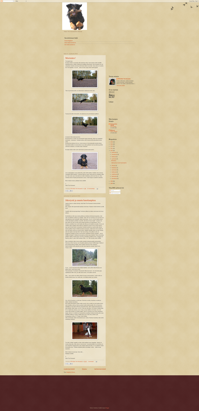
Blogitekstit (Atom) (71, 372)
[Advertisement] (82, 48)
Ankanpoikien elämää (113, 124)
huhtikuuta (114, 172)
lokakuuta (114, 156)
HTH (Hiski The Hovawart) (124, 78)
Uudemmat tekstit (69, 369)
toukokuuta (114, 169)
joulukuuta (114, 152)
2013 (111, 144)
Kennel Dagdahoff (69, 40)
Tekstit (112, 190)
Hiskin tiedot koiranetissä (70, 42)
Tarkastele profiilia (121, 85)
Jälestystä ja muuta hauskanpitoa (80, 200)
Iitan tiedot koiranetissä (70, 44)
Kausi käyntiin (113, 126)
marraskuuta (115, 154)
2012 (111, 146)
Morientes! (70, 57)
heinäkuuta (114, 167)
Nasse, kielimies (113, 131)
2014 (111, 142)
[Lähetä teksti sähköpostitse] (97, 188)
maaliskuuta (114, 174)
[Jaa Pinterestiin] (72, 191)
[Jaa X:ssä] (69, 191)
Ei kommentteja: (91, 188)
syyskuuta (114, 158)
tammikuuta (114, 178)
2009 (111, 181)
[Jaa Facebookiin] (70, 191)
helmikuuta (114, 176)
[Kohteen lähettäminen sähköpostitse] (66, 191)
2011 (111, 148)
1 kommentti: (91, 361)
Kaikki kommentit (115, 193)
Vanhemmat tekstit (100, 369)
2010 (111, 150)
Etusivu (84, 369)
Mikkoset (112, 130)
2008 (111, 183)
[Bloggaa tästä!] (67, 191)
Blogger (107, 408)
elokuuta (114, 165)
